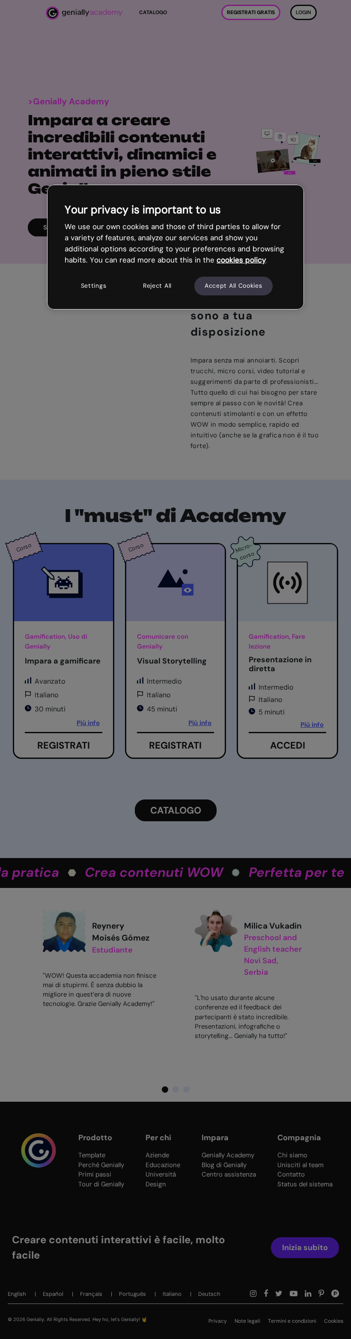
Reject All (157, 285)
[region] (175, 247)
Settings (94, 285)
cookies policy (241, 260)
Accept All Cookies (233, 285)
